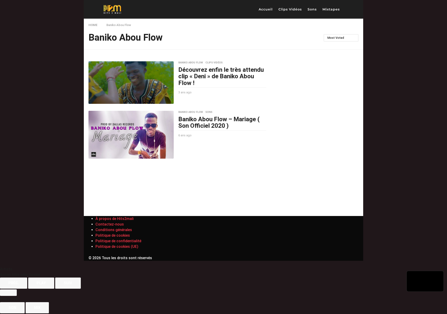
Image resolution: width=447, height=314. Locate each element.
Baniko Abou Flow (190, 62)
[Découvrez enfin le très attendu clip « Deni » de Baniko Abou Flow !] (131, 82)
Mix (37, 307)
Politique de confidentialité (118, 241)
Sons (312, 9)
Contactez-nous (109, 224)
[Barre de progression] (8, 292)
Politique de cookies (112, 235)
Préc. (13, 283)
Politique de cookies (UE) (116, 246)
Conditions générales (113, 230)
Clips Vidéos (290, 9)
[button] (347, 9)
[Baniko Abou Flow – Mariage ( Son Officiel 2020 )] (131, 135)
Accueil (266, 9)
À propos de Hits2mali (114, 218)
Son (12, 307)
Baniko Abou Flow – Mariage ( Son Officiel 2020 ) (219, 122)
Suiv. (68, 283)
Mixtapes (331, 9)
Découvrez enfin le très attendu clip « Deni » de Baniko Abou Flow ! (221, 76)
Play (41, 283)
